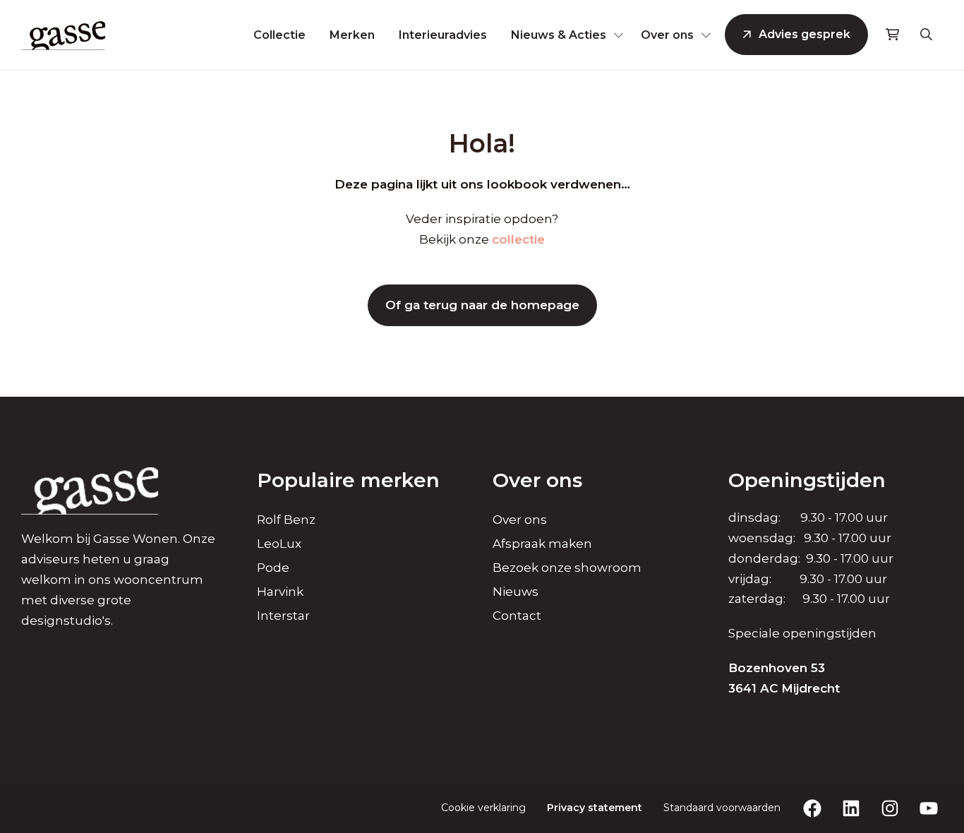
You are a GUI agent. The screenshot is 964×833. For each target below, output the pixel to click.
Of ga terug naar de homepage (482, 305)
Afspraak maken (542, 544)
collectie (518, 239)
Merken (352, 35)
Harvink (280, 592)
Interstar (283, 616)
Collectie (279, 35)
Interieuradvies (443, 35)
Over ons (667, 35)
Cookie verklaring (483, 807)
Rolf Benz (286, 520)
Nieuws (515, 592)
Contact (517, 616)
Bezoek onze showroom (567, 568)
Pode (273, 568)
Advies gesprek (804, 34)
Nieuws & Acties (558, 35)
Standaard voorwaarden (722, 807)
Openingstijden (807, 480)
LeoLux (279, 544)
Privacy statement (594, 807)
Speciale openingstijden (802, 633)
